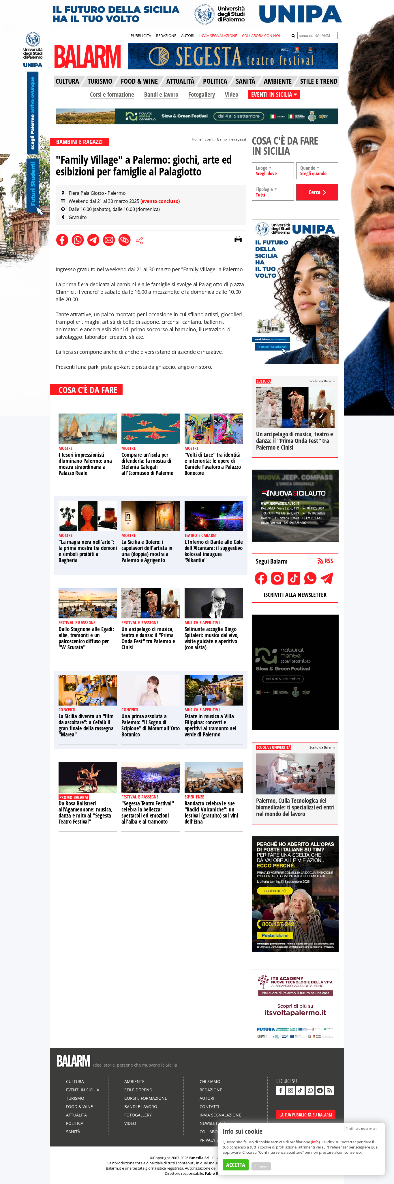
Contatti (209, 1106)
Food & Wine (79, 1106)
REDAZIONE (166, 35)
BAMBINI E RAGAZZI (79, 142)
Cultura (75, 1081)
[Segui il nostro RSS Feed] (329, 1090)
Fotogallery (201, 94)
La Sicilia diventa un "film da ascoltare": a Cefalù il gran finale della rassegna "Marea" (86, 725)
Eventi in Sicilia (82, 1090)
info (315, 1141)
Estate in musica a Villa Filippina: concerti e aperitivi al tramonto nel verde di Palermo (211, 725)
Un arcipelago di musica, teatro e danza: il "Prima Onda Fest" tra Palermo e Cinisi (148, 638)
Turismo (75, 1098)
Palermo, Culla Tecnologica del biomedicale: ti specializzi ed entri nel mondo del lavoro (295, 807)
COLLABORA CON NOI (261, 35)
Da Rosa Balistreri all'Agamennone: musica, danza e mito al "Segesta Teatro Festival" (85, 812)
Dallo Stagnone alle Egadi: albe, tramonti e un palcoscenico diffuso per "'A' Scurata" (86, 638)
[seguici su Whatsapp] (310, 1090)
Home (197, 139)
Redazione (211, 1090)
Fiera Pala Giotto (87, 193)
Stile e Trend (138, 1090)
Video (231, 94)
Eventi (209, 139)
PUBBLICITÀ (141, 35)
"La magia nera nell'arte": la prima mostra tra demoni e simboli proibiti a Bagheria (88, 551)
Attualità (76, 1115)
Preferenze (261, 1166)
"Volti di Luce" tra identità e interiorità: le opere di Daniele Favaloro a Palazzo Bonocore (213, 464)
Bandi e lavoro (161, 94)
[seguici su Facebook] (280, 1090)
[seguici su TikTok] (300, 1090)
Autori (207, 1098)
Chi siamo (210, 1081)
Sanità (73, 1131)
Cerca (314, 192)
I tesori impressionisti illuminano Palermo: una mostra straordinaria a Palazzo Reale (85, 464)
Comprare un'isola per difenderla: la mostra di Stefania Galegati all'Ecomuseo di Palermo (147, 464)
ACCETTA (235, 1165)
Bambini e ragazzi (231, 139)
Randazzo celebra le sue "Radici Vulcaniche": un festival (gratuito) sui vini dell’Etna (211, 812)
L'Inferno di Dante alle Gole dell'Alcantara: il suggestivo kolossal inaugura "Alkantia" (214, 551)
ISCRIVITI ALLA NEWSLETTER (295, 594)
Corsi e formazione (112, 94)
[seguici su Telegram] (320, 1090)
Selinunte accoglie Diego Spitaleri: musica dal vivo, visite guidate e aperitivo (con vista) (212, 638)
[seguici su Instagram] (290, 1090)
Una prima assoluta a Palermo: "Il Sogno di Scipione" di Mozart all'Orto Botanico (150, 725)
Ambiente (134, 1081)
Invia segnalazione (220, 1115)
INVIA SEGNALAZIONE (218, 35)
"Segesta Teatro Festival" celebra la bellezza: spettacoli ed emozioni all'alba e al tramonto (147, 812)
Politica (74, 1123)
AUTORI (187, 35)
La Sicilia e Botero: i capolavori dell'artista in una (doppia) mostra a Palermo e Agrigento (146, 551)
